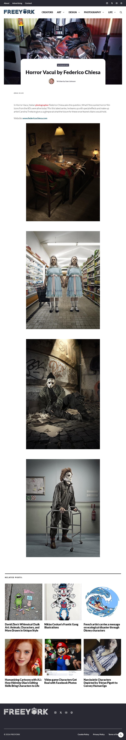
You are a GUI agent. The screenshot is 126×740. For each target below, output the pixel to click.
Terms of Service (115, 734)
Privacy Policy (99, 734)
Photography (92, 12)
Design (73, 12)
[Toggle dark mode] (121, 735)
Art (59, 12)
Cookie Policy (83, 734)
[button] (120, 12)
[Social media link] (107, 3)
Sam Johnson (70, 81)
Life (110, 12)
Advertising (17, 3)
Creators (47, 12)
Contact (28, 3)
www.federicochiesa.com (35, 118)
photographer (42, 105)
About (6, 3)
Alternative (63, 65)
